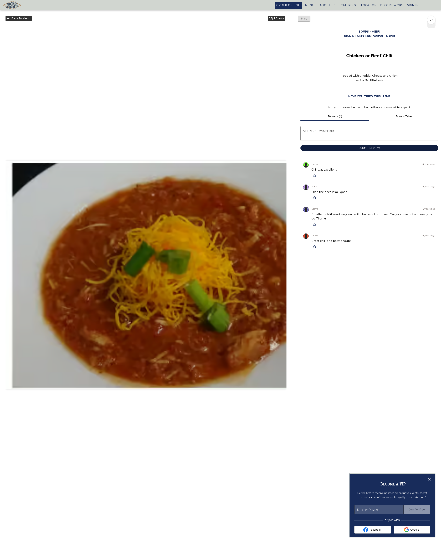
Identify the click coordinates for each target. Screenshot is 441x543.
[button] (19, 18)
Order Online (288, 5)
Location (369, 5)
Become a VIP (391, 5)
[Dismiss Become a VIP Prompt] (429, 479)
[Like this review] (315, 175)
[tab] (334, 116)
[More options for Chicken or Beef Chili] (431, 20)
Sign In (413, 5)
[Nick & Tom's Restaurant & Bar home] (18, 5)
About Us (328, 5)
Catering (348, 5)
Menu (310, 5)
